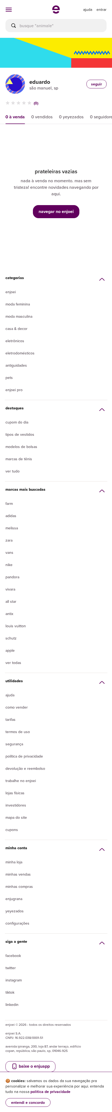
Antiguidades (16, 365)
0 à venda (15, 117)
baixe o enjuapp (34, 1066)
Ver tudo (12, 471)
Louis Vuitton (15, 626)
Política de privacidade (24, 756)
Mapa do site (16, 817)
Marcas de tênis (18, 459)
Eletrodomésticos (20, 353)
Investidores (15, 805)
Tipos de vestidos (19, 434)
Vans (9, 552)
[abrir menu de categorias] (8, 9)
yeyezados (14, 911)
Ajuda (9, 695)
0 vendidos (41, 117)
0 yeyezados (71, 117)
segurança (14, 744)
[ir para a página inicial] (56, 12)
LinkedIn (11, 1004)
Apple (10, 650)
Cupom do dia (16, 422)
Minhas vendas (18, 874)
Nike (9, 564)
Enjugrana (13, 898)
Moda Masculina (18, 316)
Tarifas (10, 719)
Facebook (13, 955)
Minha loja (13, 862)
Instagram (13, 980)
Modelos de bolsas (21, 446)
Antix (9, 613)
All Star (10, 601)
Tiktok (9, 992)
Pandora (12, 577)
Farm (9, 503)
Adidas (10, 515)
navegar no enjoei (56, 211)
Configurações (17, 923)
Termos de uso (17, 731)
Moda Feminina (17, 304)
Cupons (11, 829)
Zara (9, 540)
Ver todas (13, 662)
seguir (96, 84)
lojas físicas (14, 793)
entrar (102, 9)
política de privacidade (50, 1091)
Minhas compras (19, 886)
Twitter (10, 968)
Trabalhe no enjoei (20, 780)
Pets (9, 377)
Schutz (11, 638)
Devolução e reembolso (25, 768)
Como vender (16, 707)
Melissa (11, 528)
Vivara (10, 589)
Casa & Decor (16, 328)
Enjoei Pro (14, 390)
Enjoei (10, 292)
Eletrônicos (14, 341)
